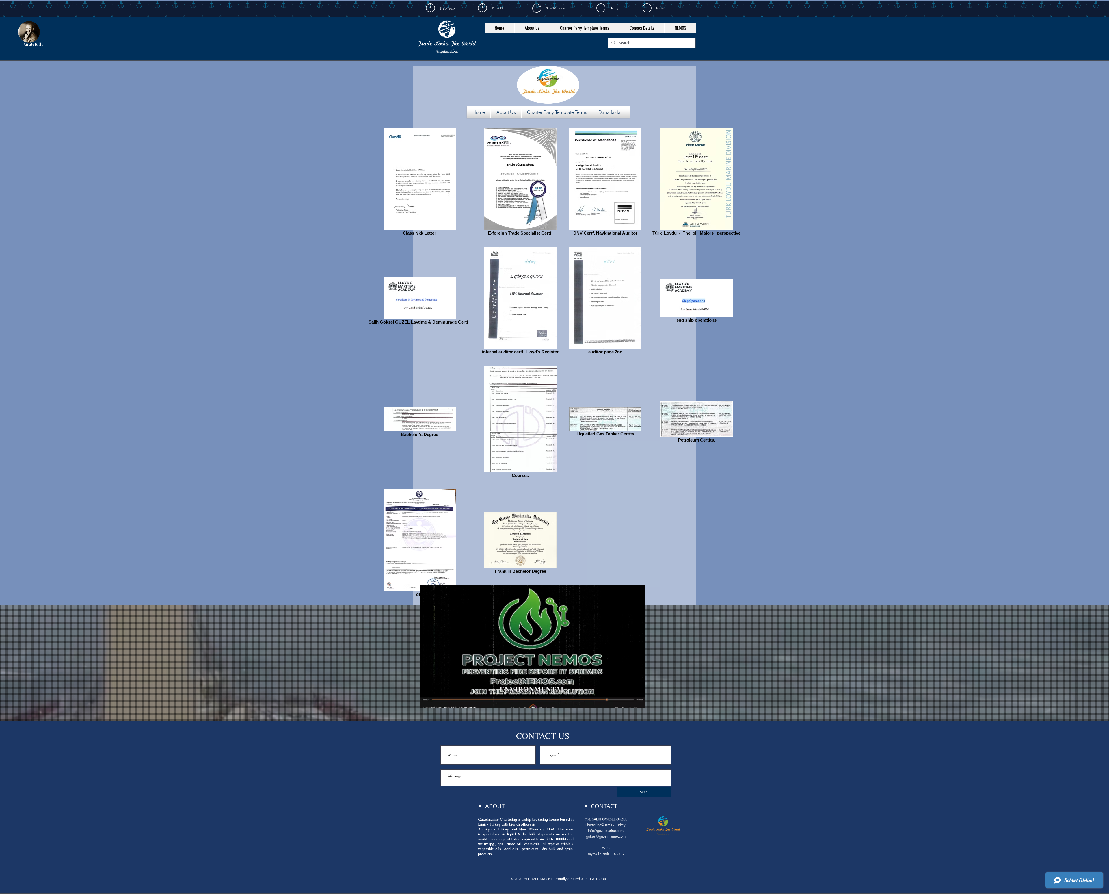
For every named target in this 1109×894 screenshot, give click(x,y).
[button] (532, 28)
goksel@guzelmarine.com (606, 836)
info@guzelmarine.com (606, 830)
